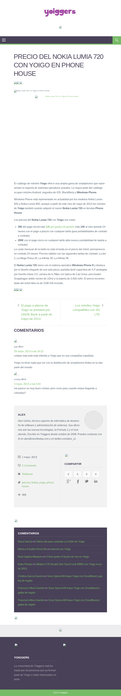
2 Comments (29, 465)
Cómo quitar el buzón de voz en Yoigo (67, 556)
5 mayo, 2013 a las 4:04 (27, 384)
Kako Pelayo (25, 564)
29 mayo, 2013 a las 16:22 (28, 351)
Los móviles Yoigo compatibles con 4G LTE (86, 310)
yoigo (42, 482)
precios (26, 482)
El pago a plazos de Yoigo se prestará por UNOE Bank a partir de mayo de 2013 (36, 312)
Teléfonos (27, 474)
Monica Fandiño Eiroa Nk (32, 549)
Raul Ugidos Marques (30, 556)
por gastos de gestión (60, 226)
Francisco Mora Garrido (31, 588)
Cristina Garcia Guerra (30, 576)
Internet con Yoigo (61, 549)
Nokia (34, 482)
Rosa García (25, 541)
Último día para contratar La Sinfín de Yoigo (60, 541)
